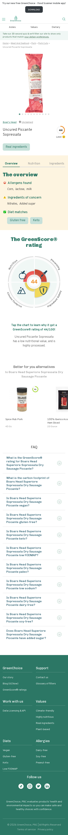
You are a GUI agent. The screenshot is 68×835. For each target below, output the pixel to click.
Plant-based (43, 729)
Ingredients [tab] (56, 164)
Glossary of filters (46, 683)
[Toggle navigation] (5, 18)
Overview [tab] (11, 164)
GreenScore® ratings (15, 689)
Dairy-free (42, 750)
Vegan (6, 750)
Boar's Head (10, 122)
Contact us (42, 677)
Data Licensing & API (14, 710)
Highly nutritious (45, 717)
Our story (8, 677)
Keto (36, 220)
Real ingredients (16, 147)
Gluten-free (9, 756)
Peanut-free (43, 762)
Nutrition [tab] (34, 164)
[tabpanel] (34, 198)
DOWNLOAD (34, 9)
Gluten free (17, 220)
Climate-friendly (45, 710)
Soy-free (41, 756)
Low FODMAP (10, 769)
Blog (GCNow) (10, 683)
